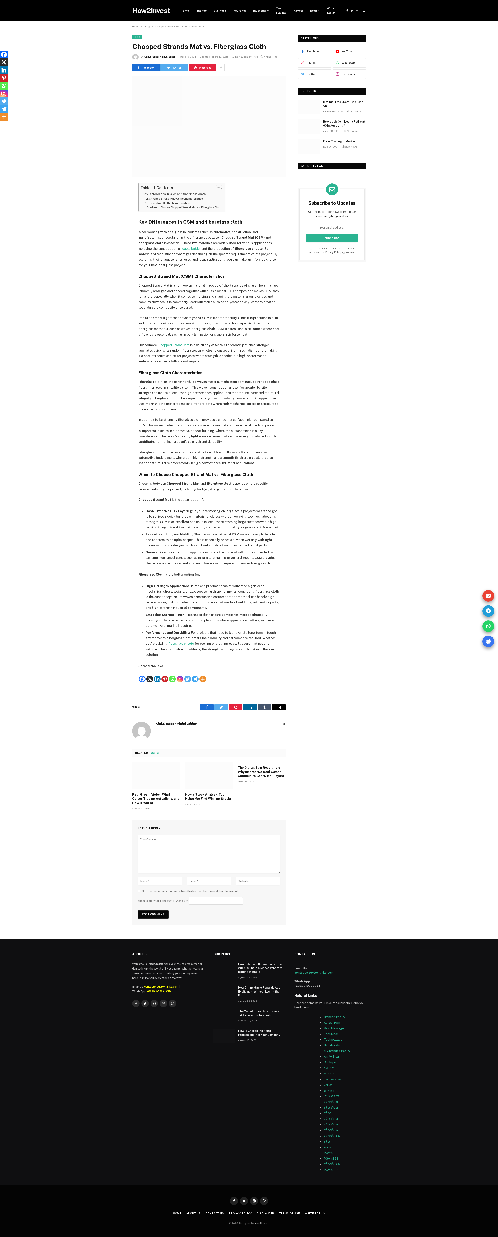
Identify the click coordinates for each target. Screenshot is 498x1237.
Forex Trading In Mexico (339, 141)
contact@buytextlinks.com (161, 986)
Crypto (299, 10)
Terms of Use (289, 1213)
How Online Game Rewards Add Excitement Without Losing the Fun (259, 991)
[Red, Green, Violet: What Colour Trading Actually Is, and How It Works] (156, 775)
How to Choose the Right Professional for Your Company (259, 1032)
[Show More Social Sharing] (221, 67)
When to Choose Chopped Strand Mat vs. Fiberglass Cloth (185, 207)
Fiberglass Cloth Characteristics (169, 203)
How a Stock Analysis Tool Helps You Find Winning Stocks (208, 797)
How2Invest (262, 1223)
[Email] (119, 235)
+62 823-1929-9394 (160, 991)
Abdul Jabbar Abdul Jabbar (159, 56)
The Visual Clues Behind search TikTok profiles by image (259, 1013)
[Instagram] (180, 675)
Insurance (240, 10)
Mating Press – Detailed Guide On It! (343, 103)
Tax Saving (281, 11)
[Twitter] (119, 205)
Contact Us (215, 1213)
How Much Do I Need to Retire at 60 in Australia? (344, 123)
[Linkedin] (157, 675)
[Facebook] (119, 196)
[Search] (364, 10)
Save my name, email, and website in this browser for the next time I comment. (190, 891)
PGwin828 (331, 1152)
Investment (261, 10)
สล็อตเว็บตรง (332, 1136)
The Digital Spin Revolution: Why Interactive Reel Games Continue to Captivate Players (261, 772)
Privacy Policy (333, 252)
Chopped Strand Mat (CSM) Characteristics (176, 198)
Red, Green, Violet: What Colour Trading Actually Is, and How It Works (155, 799)
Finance (201, 10)
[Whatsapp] (172, 675)
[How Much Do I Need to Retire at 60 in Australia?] (309, 126)
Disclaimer (265, 1213)
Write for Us (331, 11)
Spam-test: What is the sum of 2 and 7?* (163, 900)
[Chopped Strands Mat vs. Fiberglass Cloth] (209, 126)
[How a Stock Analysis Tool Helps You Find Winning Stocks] (209, 775)
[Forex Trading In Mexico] (309, 146)
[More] (202, 675)
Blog (313, 10)
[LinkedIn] (119, 215)
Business (219, 10)
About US (193, 1213)
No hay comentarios (246, 56)
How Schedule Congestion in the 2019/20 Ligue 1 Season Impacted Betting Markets (260, 968)
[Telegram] (195, 675)
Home (185, 10)
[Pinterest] (119, 225)
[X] (149, 675)
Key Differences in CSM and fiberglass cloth (174, 194)
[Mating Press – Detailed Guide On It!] (309, 107)
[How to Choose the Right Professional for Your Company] (224, 1036)
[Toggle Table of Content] (217, 188)
